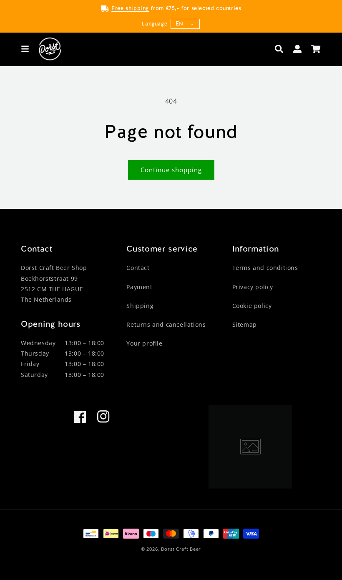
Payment (139, 287)
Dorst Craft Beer (181, 549)
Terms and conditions (265, 268)
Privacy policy (252, 287)
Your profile (144, 343)
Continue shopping (171, 169)
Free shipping (130, 8)
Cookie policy (252, 306)
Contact (137, 268)
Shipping (139, 306)
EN (180, 23)
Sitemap (244, 324)
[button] (25, 49)
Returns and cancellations (166, 324)
